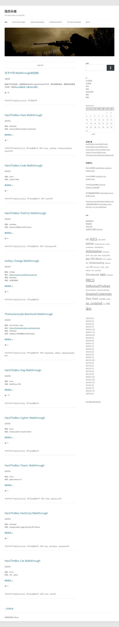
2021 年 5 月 (90, 374)
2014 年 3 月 (90, 385)
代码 (87, 86)
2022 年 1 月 (90, 357)
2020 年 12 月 (90, 377)
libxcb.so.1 (54, 498)
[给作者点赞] (6, 92)
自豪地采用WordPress (12, 617)
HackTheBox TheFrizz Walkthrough (25, 213)
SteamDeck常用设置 (74, 22)
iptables (109, 259)
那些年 (88, 22)
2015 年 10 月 (90, 379)
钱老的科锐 (89, 221)
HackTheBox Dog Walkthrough (23, 370)
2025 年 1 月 (90, 326)
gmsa (46, 148)
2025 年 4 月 (90, 318)
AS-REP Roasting (100, 244)
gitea (47, 498)
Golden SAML (106, 255)
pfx (93, 270)
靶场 (32, 100)
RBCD (90, 280)
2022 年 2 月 (90, 354)
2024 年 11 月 (90, 332)
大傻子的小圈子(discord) (94, 229)
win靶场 (32, 148)
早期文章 (9, 608)
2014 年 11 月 (90, 382)
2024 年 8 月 (90, 340)
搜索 (87, 63)
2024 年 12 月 (90, 329)
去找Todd (89, 226)
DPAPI (87, 255)
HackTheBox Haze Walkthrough (23, 115)
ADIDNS (90, 243)
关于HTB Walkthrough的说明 (22, 73)
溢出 (89, 308)
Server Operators (91, 290)
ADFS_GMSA (101, 239)
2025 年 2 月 (90, 324)
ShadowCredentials (99, 294)
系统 (87, 94)
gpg (46, 546)
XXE (108, 303)
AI (86, 78)
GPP (104, 259)
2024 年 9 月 (90, 338)
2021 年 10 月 (90, 360)
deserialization (99, 247)
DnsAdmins (105, 252)
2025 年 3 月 (90, 321)
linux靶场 (33, 198)
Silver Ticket (92, 298)
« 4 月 (93, 134)
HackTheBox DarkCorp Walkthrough (26, 513)
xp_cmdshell (94, 303)
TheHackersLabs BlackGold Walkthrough (29, 314)
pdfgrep (57, 353)
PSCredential (92, 274)
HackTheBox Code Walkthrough (24, 165)
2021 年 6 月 (90, 371)
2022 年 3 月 (90, 352)
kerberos (107, 263)
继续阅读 (9, 134)
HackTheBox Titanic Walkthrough (25, 465)
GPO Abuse (49, 246)
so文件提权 (102, 299)
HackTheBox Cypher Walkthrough (25, 417)
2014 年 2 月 (90, 388)
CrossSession (90, 247)
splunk (7, 151)
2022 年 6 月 (90, 349)
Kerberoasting (96, 262)
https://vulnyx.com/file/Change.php (23, 275)
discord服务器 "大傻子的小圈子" (26, 87)
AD (87, 239)
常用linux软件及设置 (37, 22)
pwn (103, 274)
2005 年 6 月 (90, 393)
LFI (91, 266)
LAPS (87, 267)
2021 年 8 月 (90, 365)
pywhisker (53, 148)
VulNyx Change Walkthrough (22, 261)
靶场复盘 (89, 224)
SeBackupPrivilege (68, 353)
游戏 (87, 89)
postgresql (62, 546)
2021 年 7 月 (90, 368)
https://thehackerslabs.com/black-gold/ (25, 328)
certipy (108, 244)
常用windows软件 (55, 22)
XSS (51, 594)
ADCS (93, 239)
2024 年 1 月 (90, 346)
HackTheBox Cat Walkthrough (22, 560)
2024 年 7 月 (90, 343)
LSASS (107, 267)
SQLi (46, 594)
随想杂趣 (11, 11)
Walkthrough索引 (18, 22)
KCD (87, 263)
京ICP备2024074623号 (93, 402)
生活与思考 (89, 92)
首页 (6, 22)
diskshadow (49, 353)
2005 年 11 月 (90, 391)
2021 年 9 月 (90, 363)
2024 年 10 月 (90, 335)
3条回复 (7, 79)
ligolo (102, 267)
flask (47, 198)
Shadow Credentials (65, 148)
